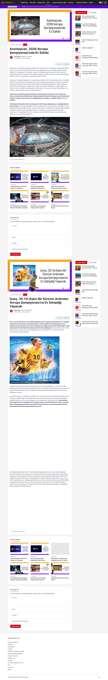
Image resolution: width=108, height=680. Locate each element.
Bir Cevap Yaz (14, 217)
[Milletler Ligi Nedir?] (87, 50)
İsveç (64, 98)
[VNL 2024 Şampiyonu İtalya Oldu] (87, 42)
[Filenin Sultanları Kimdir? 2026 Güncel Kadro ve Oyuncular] (87, 34)
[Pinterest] (68, 64)
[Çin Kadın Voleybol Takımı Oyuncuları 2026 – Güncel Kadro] (87, 73)
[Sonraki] (20, 6)
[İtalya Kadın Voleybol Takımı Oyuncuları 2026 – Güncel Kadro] (87, 315)
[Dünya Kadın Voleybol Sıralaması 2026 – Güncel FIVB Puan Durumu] (87, 18)
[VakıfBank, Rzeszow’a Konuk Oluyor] (60, 199)
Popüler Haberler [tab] (81, 12)
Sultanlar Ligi (41, 2)
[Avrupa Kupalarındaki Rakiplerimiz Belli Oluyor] (40, 180)
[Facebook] (56, 64)
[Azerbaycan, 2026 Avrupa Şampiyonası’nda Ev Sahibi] (60, 552)
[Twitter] (59, 64)
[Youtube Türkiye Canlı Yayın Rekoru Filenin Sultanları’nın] (87, 323)
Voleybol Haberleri (13, 642)
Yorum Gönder (15, 254)
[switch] (101, 2)
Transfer (70, 2)
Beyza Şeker (17, 56)
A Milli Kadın (24, 2)
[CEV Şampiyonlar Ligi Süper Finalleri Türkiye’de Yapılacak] (19, 199)
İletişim (91, 2)
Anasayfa (10, 644)
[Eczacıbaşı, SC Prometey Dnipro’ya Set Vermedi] (40, 199)
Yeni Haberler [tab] (93, 12)
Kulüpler (10, 660)
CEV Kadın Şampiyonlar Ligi (15, 662)
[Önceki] (18, 6)
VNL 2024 (32, 2)
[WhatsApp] (62, 64)
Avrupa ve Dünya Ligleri (59, 2)
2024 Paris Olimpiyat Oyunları (16, 651)
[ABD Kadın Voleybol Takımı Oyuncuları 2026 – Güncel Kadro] (87, 66)
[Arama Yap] (105, 2)
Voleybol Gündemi (81, 2)
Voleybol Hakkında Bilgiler (15, 653)
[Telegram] (65, 64)
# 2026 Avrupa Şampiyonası (18, 159)
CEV (48, 2)
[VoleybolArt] (8, 2)
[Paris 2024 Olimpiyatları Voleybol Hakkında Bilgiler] (87, 26)
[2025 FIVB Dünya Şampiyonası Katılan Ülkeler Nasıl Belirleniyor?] (87, 58)
